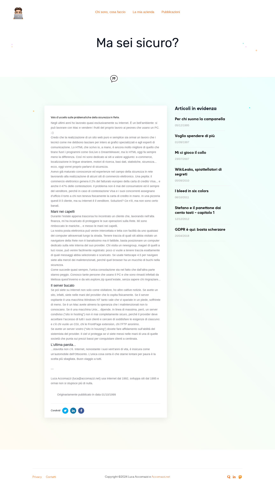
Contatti (51, 477)
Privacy (37, 477)
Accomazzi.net (161, 476)
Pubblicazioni (171, 12)
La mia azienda (143, 12)
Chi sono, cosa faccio (110, 12)
